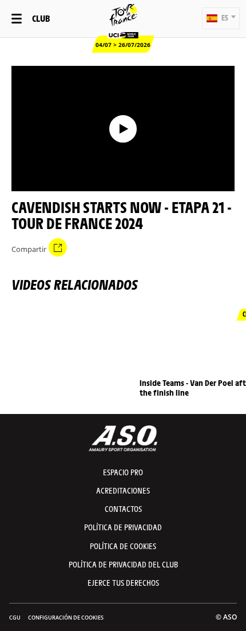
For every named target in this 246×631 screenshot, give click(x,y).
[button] (221, 18)
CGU (15, 617)
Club (41, 18)
